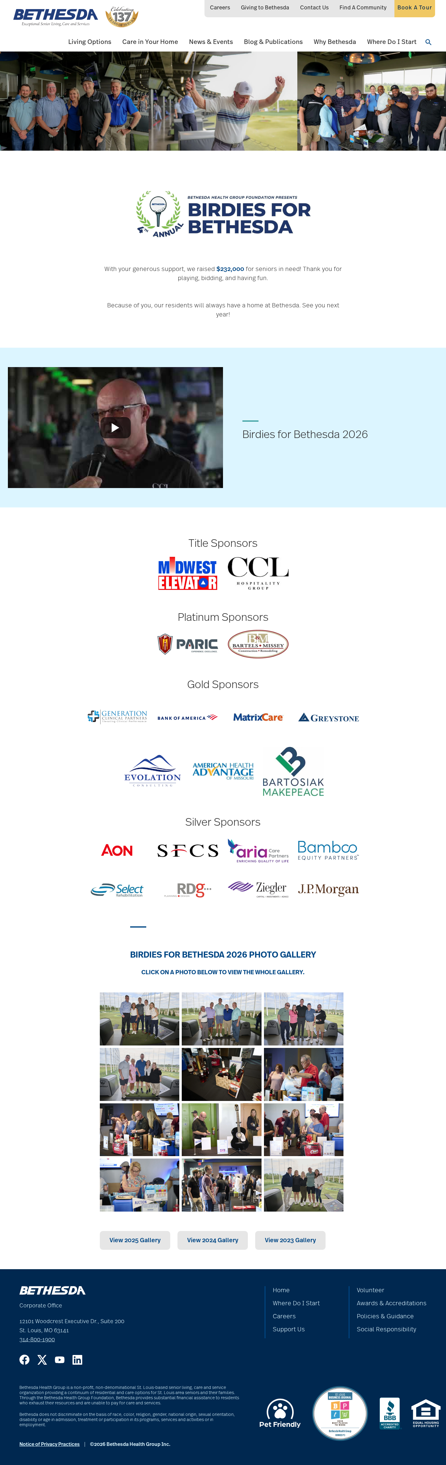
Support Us (289, 1329)
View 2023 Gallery (290, 1240)
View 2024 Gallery (212, 1240)
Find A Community (363, 8)
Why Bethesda (335, 42)
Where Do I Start (392, 42)
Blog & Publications (273, 42)
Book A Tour (414, 8)
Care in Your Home (150, 42)
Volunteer (370, 1290)
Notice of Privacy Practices (49, 1444)
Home (281, 1290)
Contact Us (314, 8)
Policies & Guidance (385, 1316)
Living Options (89, 42)
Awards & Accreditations (392, 1303)
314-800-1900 (37, 1340)
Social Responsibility (386, 1329)
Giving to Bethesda (265, 8)
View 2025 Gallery (135, 1240)
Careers (220, 8)
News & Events (211, 42)
